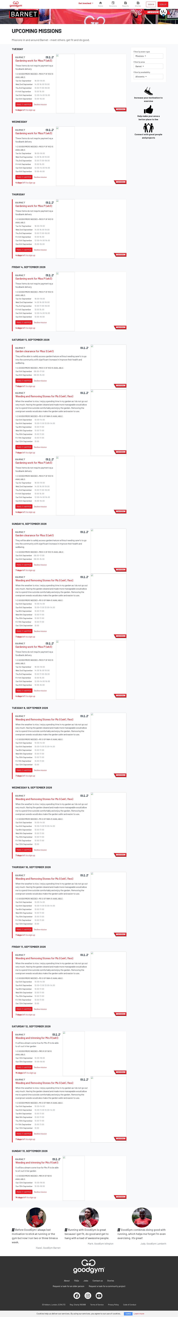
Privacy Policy (113, 1305)
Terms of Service (97, 1305)
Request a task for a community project (107, 1286)
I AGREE (128, 1314)
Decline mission (40, 104)
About (67, 1280)
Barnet (24, 14)
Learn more (139, 1313)
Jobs (85, 1280)
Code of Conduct (129, 1305)
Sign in (151, 4)
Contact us (98, 1280)
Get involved (85, 3)
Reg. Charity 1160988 (78, 1305)
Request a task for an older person (68, 1286)
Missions (139, 56)
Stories (110, 1280)
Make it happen (24, 104)
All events (140, 76)
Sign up (162, 4)
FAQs (76, 1280)
